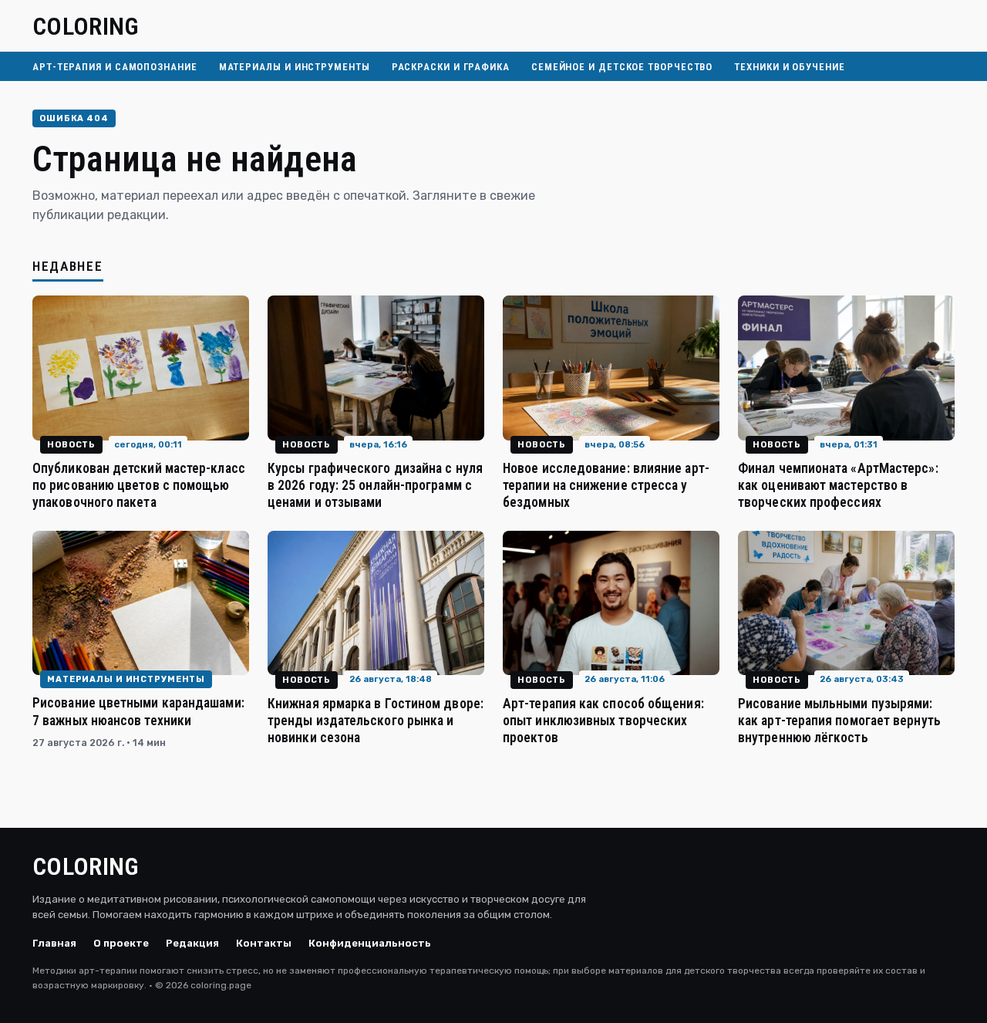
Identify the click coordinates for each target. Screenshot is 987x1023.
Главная (54, 943)
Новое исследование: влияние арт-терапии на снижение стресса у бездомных (606, 485)
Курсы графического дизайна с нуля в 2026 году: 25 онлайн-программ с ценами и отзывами (375, 485)
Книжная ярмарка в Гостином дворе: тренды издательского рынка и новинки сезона (375, 720)
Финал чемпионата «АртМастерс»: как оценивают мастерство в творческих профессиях (838, 485)
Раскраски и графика (451, 67)
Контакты (263, 943)
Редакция (192, 943)
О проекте (121, 943)
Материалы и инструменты (294, 67)
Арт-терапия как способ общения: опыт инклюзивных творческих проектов (603, 720)
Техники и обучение (789, 67)
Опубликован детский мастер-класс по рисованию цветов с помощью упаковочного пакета (138, 485)
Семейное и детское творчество (621, 67)
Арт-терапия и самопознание (114, 67)
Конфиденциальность (369, 943)
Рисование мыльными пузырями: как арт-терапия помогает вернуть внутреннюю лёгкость (839, 720)
